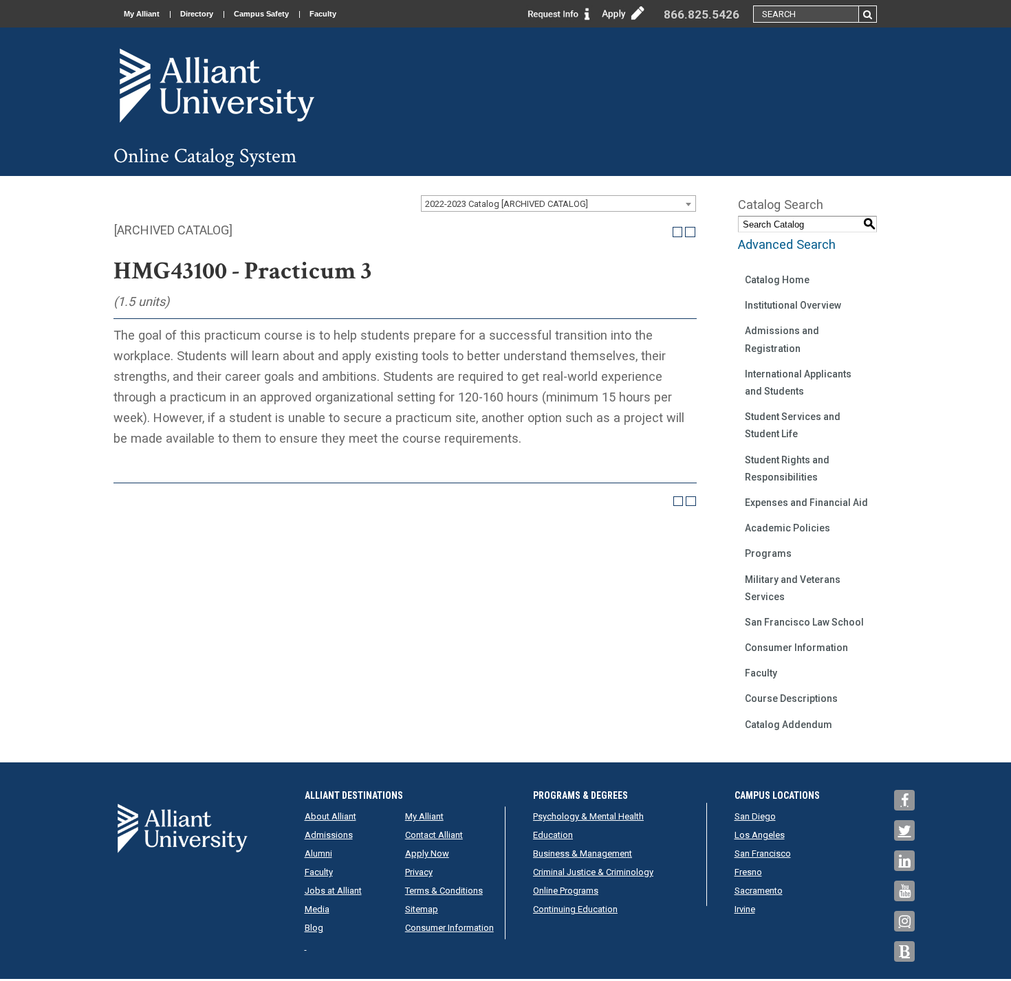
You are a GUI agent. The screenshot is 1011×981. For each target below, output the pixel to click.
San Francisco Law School (804, 622)
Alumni (318, 853)
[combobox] (558, 203)
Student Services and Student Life (792, 425)
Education (553, 835)
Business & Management (582, 853)
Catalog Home (777, 279)
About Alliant (330, 816)
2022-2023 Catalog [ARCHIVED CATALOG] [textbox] (506, 204)
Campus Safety (261, 14)
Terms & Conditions (444, 890)
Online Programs (565, 890)
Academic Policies (787, 527)
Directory (196, 14)
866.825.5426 (701, 14)
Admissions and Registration (782, 339)
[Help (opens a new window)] (690, 232)
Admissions (329, 835)
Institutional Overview (793, 305)
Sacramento (759, 890)
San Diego (755, 816)
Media (317, 909)
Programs (768, 553)
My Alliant (142, 14)
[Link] (559, 13)
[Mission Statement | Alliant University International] (216, 85)
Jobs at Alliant (333, 890)
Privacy (419, 872)
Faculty (322, 14)
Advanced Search (787, 244)
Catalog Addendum (788, 724)
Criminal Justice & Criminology (593, 872)
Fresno (748, 872)
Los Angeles (760, 835)
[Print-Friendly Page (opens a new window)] (678, 232)
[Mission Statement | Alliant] (182, 828)
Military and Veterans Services (792, 588)
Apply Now (427, 853)
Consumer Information (796, 647)
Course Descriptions (791, 698)
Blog (314, 928)
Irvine (745, 909)
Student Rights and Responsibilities (787, 468)
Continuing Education (575, 909)
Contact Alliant (434, 835)
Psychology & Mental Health (588, 816)
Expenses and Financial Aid (806, 502)
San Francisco (763, 853)
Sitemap (421, 909)
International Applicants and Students (798, 382)
